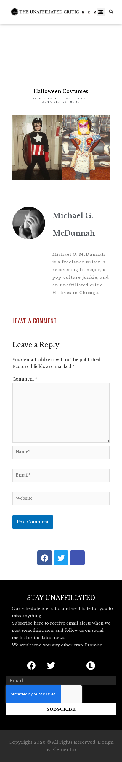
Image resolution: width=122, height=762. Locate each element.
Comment (24, 379)
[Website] (61, 499)
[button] (101, 12)
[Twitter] (89, 12)
